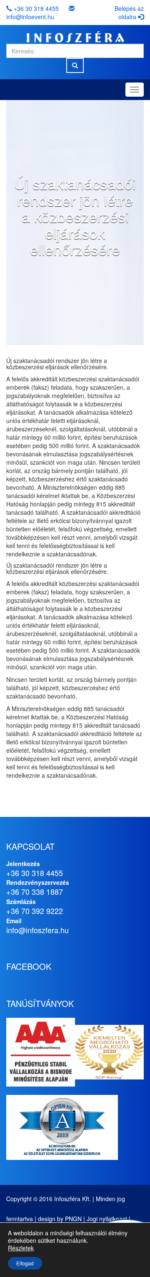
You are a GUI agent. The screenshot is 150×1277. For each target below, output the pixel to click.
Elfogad (25, 1263)
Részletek (21, 1248)
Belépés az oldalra (129, 12)
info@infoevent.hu (30, 17)
